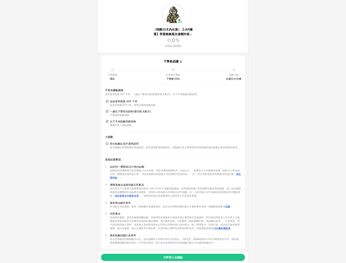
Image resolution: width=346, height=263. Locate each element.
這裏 (227, 206)
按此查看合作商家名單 (127, 195)
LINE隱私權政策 (221, 228)
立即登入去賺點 (173, 257)
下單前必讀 (171, 61)
